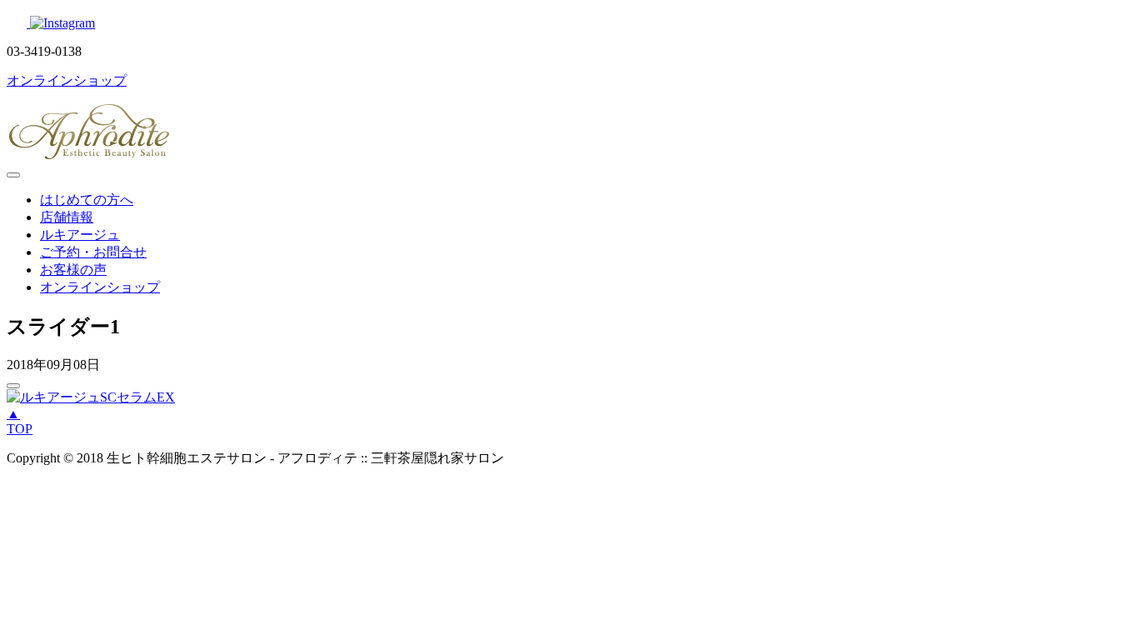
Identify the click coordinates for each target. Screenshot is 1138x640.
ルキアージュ (80, 235)
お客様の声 (73, 269)
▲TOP (19, 421)
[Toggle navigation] (13, 175)
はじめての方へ (86, 199)
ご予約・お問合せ (93, 252)
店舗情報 (66, 217)
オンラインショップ (100, 287)
